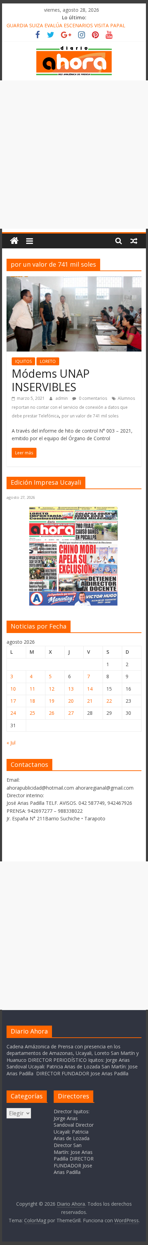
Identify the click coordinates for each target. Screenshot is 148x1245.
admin (62, 398)
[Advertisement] (74, 154)
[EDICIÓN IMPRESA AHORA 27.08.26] (74, 604)
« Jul (11, 742)
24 (13, 713)
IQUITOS (23, 361)
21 (90, 701)
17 (13, 701)
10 (13, 688)
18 (32, 701)
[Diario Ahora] (14, 241)
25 (32, 713)
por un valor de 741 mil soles (90, 416)
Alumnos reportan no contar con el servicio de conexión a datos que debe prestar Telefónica (73, 407)
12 (51, 688)
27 (71, 713)
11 (32, 688)
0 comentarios (92, 398)
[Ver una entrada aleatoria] (133, 241)
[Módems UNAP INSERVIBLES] (74, 280)
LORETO (48, 361)
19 (51, 701)
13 (71, 688)
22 (109, 701)
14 (90, 688)
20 (71, 701)
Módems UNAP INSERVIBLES (50, 380)
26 (51, 713)
